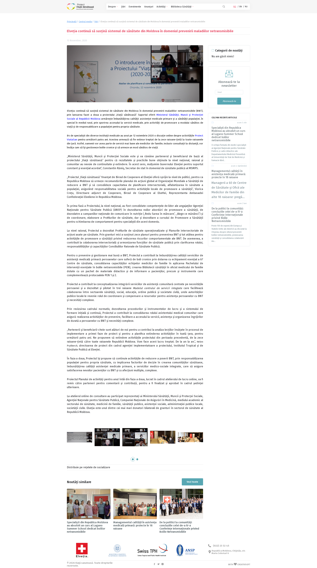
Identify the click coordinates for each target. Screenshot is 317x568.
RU (246, 6)
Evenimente (135, 6)
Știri (123, 6)
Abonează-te (229, 101)
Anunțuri (148, 6)
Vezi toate (192, 481)
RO (234, 6)
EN (240, 6)
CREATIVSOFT (243, 564)
